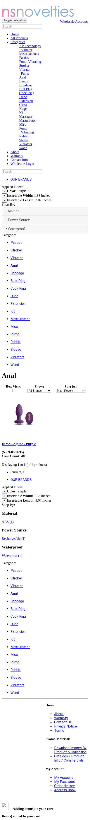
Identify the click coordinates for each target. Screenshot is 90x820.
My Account (63, 778)
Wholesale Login (22, 164)
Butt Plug (25, 89)
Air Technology (30, 46)
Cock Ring (26, 93)
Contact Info (19, 160)
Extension (26, 101)
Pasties (24, 58)
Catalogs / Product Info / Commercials (69, 758)
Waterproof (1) (12, 555)
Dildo (23, 97)
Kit (21, 112)
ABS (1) (8, 522)
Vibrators (25, 144)
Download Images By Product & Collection (70, 750)
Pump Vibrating (30, 61)
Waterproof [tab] (16, 229)
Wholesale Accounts (74, 21)
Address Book (65, 790)
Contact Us (63, 722)
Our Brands (21, 179)
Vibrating (26, 132)
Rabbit (23, 136)
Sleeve (23, 140)
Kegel (23, 109)
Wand (23, 148)
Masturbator (27, 120)
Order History (64, 786)
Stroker (24, 65)
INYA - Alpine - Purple (19, 444)
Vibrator (25, 50)
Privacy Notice (65, 726)
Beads (23, 81)
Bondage (25, 85)
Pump (24, 73)
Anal (22, 77)
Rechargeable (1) (13, 538)
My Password (64, 782)
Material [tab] (14, 211)
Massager (25, 116)
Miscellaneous (29, 54)
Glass (23, 105)
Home (14, 34)
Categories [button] (17, 42)
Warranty (16, 156)
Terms (59, 730)
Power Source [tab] (19, 220)
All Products (19, 38)
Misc (22, 124)
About (14, 152)
